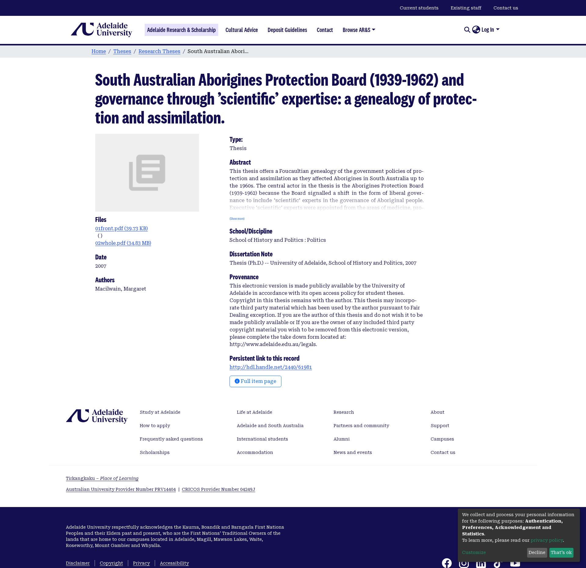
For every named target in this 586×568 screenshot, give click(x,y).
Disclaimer (78, 563)
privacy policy (547, 540)
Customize (474, 552)
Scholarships (155, 452)
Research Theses (159, 51)
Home (99, 51)
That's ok (561, 552)
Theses (122, 51)
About (437, 412)
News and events (353, 452)
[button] (476, 30)
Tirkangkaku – (102, 478)
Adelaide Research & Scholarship (181, 30)
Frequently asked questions (171, 439)
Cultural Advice (242, 30)
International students (262, 439)
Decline (537, 552)
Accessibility (174, 563)
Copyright (111, 563)
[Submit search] (467, 30)
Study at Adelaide (160, 412)
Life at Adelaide (254, 412)
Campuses (442, 439)
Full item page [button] (258, 381)
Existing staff (466, 7)
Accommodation (255, 452)
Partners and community (361, 425)
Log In (488, 29)
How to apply (155, 425)
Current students (419, 7)
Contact (325, 30)
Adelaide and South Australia (270, 425)
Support (440, 425)
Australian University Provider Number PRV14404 (121, 489)
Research (344, 412)
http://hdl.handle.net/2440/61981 (271, 367)
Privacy (141, 563)
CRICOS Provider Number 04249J (218, 489)
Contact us (506, 7)
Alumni (342, 439)
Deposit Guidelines (287, 30)
